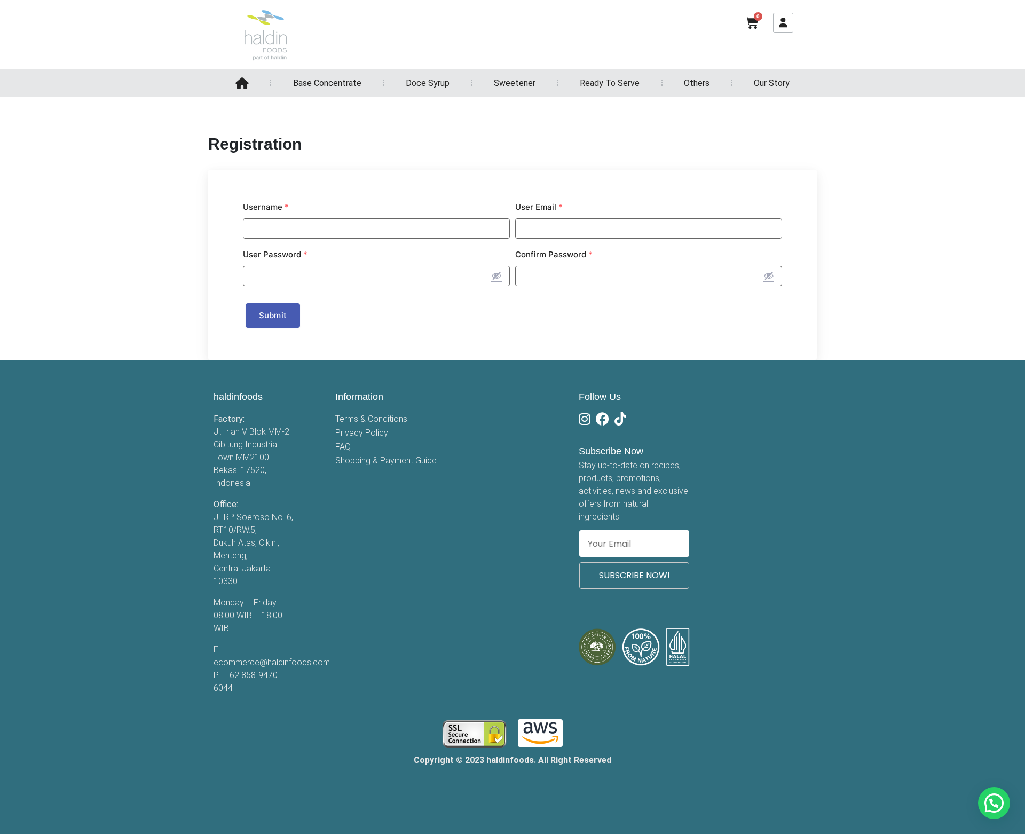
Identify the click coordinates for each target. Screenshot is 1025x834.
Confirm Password (554, 254)
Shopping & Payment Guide (386, 460)
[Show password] (496, 275)
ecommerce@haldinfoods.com (272, 662)
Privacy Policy (361, 433)
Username (266, 207)
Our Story (772, 83)
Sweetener (514, 83)
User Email (539, 207)
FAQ (343, 447)
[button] (994, 803)
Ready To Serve (610, 83)
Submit (273, 315)
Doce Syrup (428, 83)
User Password (275, 254)
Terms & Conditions (371, 419)
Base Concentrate (327, 83)
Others (696, 83)
